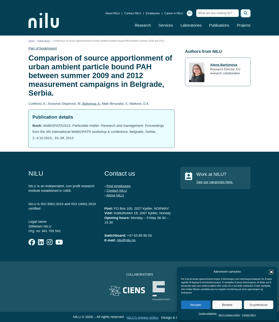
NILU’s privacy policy (229, 315)
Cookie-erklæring (208, 313)
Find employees (118, 186)
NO (189, 13)
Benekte (227, 304)
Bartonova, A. (91, 103)
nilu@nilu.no (126, 240)
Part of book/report (42, 48)
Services (165, 25)
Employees (153, 13)
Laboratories (191, 25)
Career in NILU (173, 13)
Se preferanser (258, 304)
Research (143, 25)
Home (31, 41)
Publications (219, 25)
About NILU (112, 13)
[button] (271, 272)
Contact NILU (249, 315)
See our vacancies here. (214, 182)
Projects (244, 25)
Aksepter (195, 304)
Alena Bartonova (223, 65)
